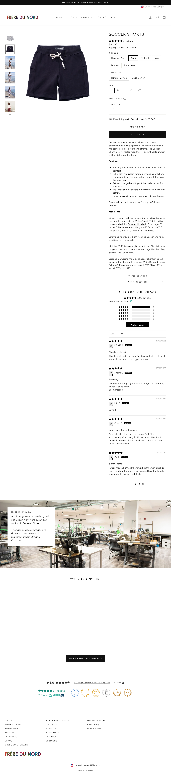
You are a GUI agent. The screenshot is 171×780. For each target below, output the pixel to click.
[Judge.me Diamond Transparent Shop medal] (75, 693)
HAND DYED (51, 728)
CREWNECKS (11, 736)
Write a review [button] (137, 325)
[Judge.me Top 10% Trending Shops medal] (128, 693)
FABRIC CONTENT (137, 276)
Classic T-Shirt (148, 221)
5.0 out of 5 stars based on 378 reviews (92, 682)
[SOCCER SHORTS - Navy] (26, 634)
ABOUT (85, 17)
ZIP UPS (8, 741)
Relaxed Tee (155, 262)
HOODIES (9, 732)
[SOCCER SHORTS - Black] (19, 634)
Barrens (115, 65)
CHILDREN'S (51, 741)
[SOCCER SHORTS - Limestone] (32, 634)
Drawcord (115, 73)
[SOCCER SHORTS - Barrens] (29, 634)
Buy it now (137, 134)
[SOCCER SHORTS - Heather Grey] (16, 634)
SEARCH (9, 720)
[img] (115, 341)
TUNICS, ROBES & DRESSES (58, 720)
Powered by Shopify (85, 770)
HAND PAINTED (53, 732)
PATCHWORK (52, 736)
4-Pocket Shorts (148, 151)
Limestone (129, 65)
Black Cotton (138, 77)
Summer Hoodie (136, 224)
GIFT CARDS (51, 724)
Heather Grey (118, 58)
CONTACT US (104, 17)
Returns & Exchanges (96, 720)
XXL (140, 90)
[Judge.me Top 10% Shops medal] (117, 693)
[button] (116, 41)
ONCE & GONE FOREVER (16, 745)
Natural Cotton (119, 77)
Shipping (113, 47)
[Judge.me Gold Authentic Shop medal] (85, 693)
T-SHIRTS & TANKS (13, 724)
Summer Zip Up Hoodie (121, 252)
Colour (113, 53)
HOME (60, 17)
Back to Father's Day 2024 (87, 658)
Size (111, 85)
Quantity (114, 104)
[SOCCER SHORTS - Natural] (22, 634)
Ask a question (137, 282)
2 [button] (135, 483)
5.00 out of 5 (144, 297)
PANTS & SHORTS (12, 728)
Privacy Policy (93, 724)
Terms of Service (94, 728)
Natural (145, 58)
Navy (156, 58)
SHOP (71, 17)
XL (131, 90)
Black (133, 58)
